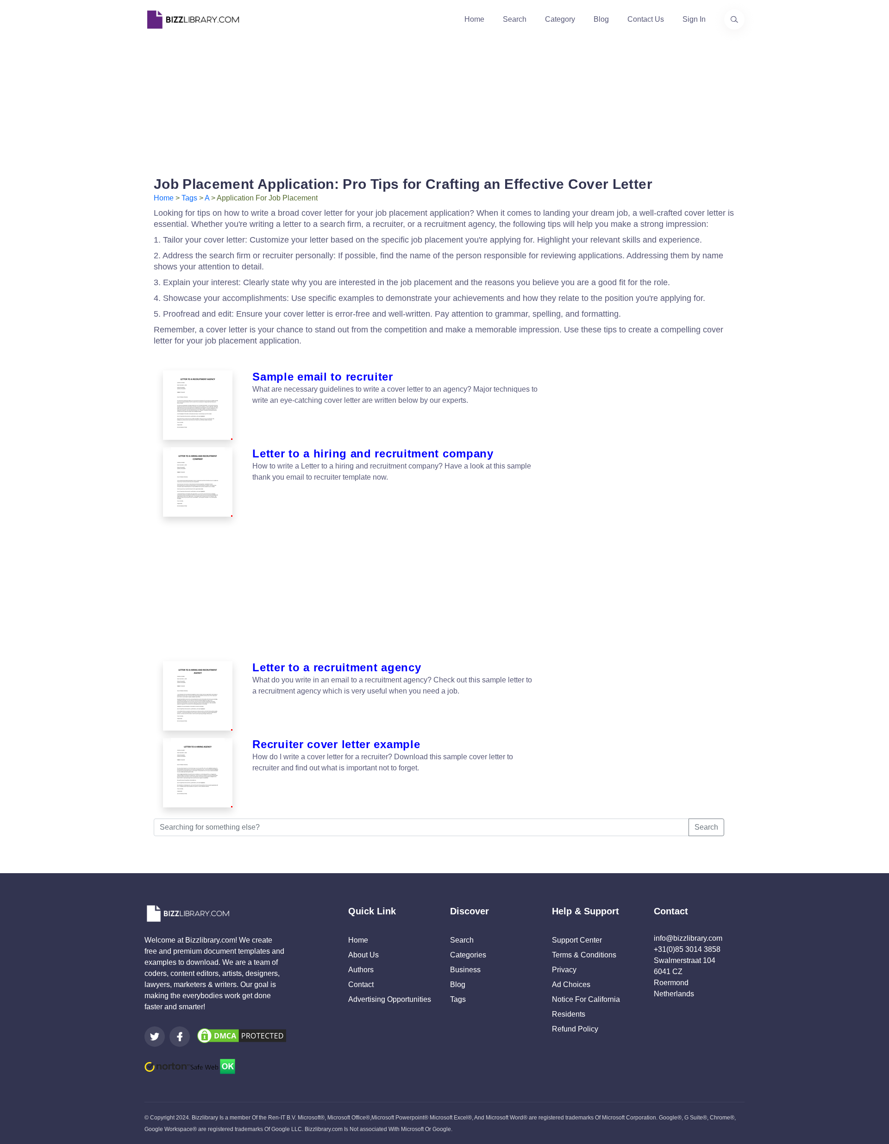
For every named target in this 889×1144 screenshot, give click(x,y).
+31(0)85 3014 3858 (687, 949)
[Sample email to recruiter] (197, 405)
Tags (189, 198)
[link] (154, 1036)
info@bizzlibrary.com (688, 938)
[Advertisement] (444, 104)
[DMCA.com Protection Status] (241, 1035)
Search (514, 19)
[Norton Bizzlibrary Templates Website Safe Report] (189, 1066)
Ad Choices (571, 984)
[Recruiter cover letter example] (197, 772)
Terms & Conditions (584, 955)
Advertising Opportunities (389, 999)
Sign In (694, 19)
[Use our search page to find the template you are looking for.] (734, 19)
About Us (363, 955)
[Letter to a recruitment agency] (197, 696)
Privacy (564, 970)
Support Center (577, 940)
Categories (468, 955)
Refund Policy (575, 1029)
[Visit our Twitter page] (154, 1036)
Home (474, 19)
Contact (361, 984)
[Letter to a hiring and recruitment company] (197, 482)
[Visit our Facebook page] (179, 1036)
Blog (601, 19)
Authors (361, 970)
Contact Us (645, 19)
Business (465, 970)
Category (560, 19)
